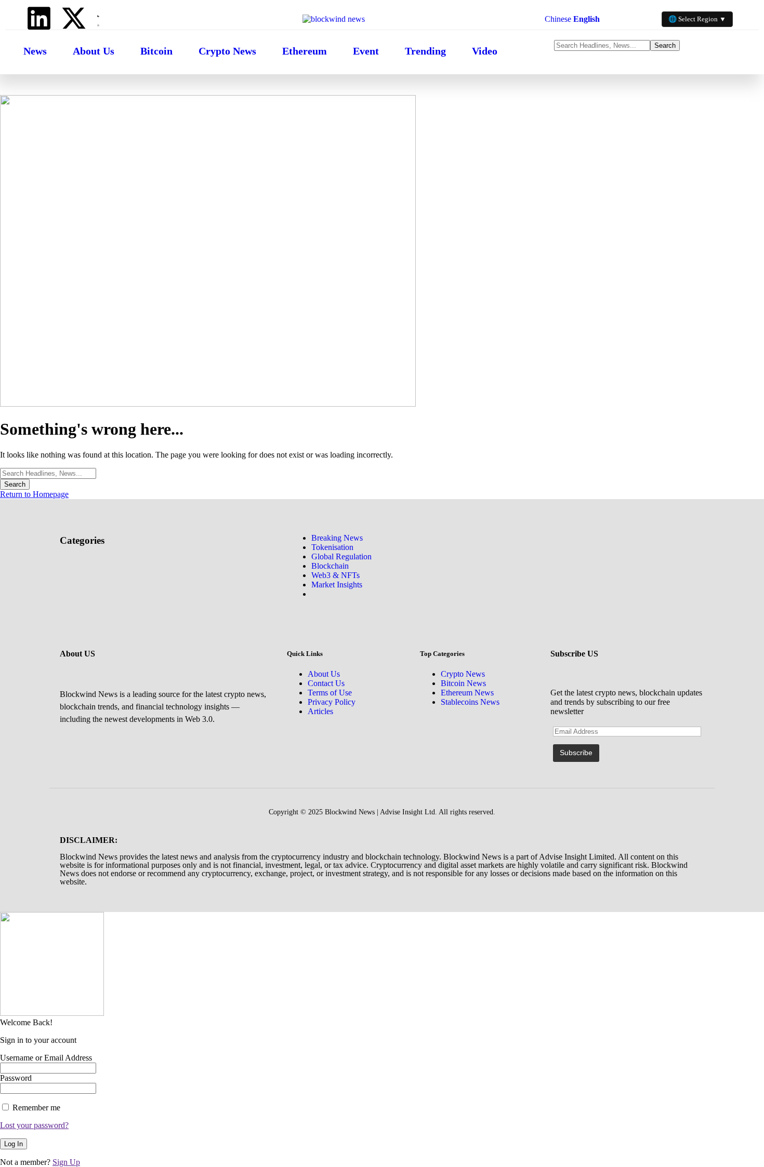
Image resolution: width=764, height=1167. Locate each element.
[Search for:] (48, 472)
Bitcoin (156, 51)
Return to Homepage (34, 494)
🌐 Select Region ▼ (697, 19)
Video (484, 51)
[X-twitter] (74, 18)
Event (366, 51)
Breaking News (337, 537)
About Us (93, 51)
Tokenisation (332, 547)
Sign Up (66, 1162)
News (35, 51)
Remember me (35, 1107)
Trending (425, 51)
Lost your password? (34, 1125)
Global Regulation (341, 556)
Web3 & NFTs (335, 575)
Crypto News (227, 51)
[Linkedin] (39, 18)
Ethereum (304, 51)
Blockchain (330, 565)
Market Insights (336, 584)
